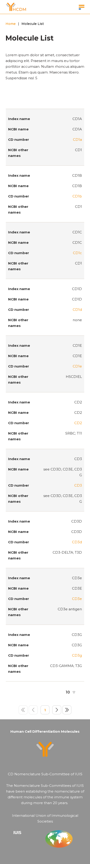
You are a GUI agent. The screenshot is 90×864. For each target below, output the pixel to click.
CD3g (77, 655)
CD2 (78, 423)
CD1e (77, 366)
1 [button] (45, 710)
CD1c (77, 253)
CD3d (77, 542)
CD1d (77, 309)
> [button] (56, 709)
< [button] (33, 709)
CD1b (77, 196)
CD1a (77, 139)
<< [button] (23, 709)
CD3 (78, 485)
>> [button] (67, 709)
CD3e (77, 599)
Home (11, 24)
